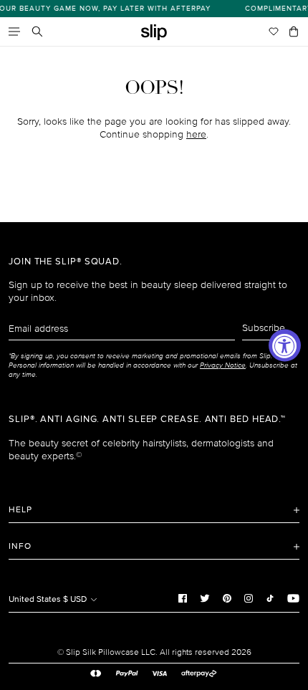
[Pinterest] (227, 598)
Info (20, 546)
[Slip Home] (154, 32)
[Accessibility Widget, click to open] (285, 345)
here (196, 134)
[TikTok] (270, 598)
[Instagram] (248, 598)
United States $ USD (49, 599)
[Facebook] (182, 598)
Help (20, 509)
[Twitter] (205, 598)
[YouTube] (293, 598)
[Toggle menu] (14, 31)
